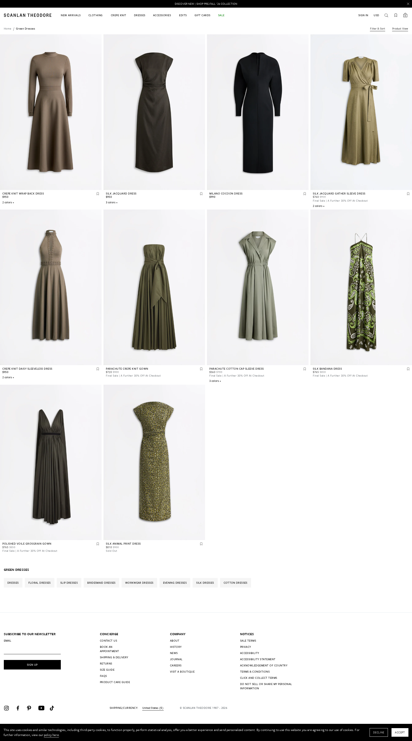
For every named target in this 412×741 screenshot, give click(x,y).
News (174, 653)
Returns (106, 663)
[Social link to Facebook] (20, 708)
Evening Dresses (175, 583)
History (176, 647)
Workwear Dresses (139, 583)
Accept (400, 732)
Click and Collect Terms (258, 678)
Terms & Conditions (255, 671)
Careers (176, 665)
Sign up (32, 665)
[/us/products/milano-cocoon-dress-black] (258, 112)
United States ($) (153, 708)
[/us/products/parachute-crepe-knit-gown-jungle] (154, 287)
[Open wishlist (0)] (396, 15)
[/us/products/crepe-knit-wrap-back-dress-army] (51, 112)
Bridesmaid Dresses (101, 583)
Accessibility (249, 653)
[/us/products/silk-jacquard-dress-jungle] (154, 112)
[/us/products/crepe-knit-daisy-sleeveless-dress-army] (51, 287)
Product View (400, 29)
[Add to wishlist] (98, 194)
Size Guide (107, 670)
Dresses (13, 583)
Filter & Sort (377, 29)
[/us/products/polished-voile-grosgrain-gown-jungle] (51, 462)
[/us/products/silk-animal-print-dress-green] (154, 462)
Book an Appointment (109, 649)
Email (7, 641)
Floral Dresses (39, 583)
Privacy (245, 647)
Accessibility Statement (258, 659)
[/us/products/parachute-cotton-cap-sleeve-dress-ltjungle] (258, 287)
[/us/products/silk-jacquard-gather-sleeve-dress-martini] (361, 112)
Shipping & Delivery (114, 657)
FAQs (103, 676)
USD (376, 15)
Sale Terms (248, 641)
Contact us (108, 641)
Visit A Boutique (182, 671)
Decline (378, 732)
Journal (176, 659)
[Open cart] (405, 15)
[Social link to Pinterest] (31, 708)
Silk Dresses (205, 583)
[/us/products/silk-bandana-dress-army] (361, 287)
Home (7, 28)
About (175, 641)
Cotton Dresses (235, 583)
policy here (51, 734)
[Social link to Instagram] (8, 708)
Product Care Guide (115, 682)
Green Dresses (25, 28)
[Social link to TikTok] (54, 708)
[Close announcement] (408, 4)
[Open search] (386, 15)
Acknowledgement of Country (263, 665)
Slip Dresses (69, 583)
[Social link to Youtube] (43, 708)
